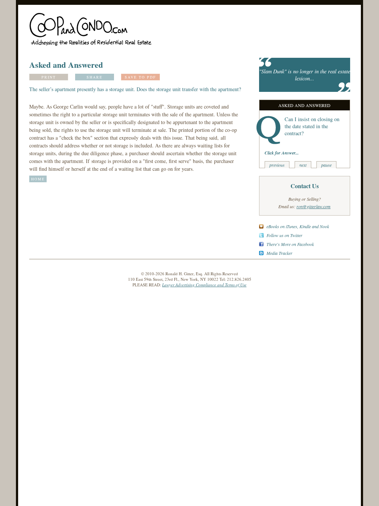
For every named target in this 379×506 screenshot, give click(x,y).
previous (277, 165)
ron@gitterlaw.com (313, 206)
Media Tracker (279, 253)
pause (326, 165)
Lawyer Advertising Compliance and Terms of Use (204, 284)
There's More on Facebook (290, 244)
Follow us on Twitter (284, 235)
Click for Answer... (282, 153)
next (302, 165)
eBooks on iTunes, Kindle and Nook (297, 226)
